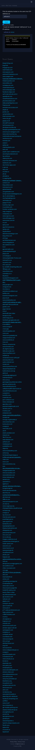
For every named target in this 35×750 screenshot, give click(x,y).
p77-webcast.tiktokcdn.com (11, 610)
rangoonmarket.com (9, 337)
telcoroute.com (7, 687)
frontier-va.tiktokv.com (10, 209)
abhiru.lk (5, 373)
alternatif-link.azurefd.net (10, 304)
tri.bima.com (6, 411)
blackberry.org (7, 681)
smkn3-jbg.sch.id (8, 318)
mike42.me (6, 435)
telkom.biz (6, 727)
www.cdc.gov (7, 118)
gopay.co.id (6, 121)
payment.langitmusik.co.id (11, 406)
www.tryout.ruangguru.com (11, 132)
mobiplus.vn (6, 632)
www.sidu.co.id (7, 428)
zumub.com (6, 182)
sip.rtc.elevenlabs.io (9, 196)
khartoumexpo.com (9, 116)
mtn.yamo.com (7, 665)
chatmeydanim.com (9, 147)
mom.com (6, 462)
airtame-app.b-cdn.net (10, 628)
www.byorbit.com (8, 360)
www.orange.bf (7, 326)
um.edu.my (6, 504)
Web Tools (8, 5)
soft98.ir (5, 701)
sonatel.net (6, 417)
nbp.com (5, 169)
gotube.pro (6, 718)
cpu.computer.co (8, 705)
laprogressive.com (8, 716)
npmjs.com (6, 229)
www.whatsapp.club (9, 89)
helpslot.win (6, 557)
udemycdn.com (7, 158)
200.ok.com (6, 499)
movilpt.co (6, 171)
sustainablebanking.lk (9, 251)
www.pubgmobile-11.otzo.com (12, 258)
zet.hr (4, 430)
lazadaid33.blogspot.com (10, 278)
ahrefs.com (6, 554)
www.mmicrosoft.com (9, 625)
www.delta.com (7, 83)
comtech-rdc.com (8, 603)
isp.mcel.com (7, 515)
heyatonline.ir (7, 231)
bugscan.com (7, 621)
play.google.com (8, 284)
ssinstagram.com (8, 630)
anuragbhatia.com (8, 712)
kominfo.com (7, 395)
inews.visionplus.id (8, 402)
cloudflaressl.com (8, 552)
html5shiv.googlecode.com (11, 320)
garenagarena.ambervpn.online (12, 382)
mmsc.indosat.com (8, 477)
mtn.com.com (7, 535)
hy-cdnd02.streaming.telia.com (12, 267)
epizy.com (6, 225)
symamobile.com (8, 114)
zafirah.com (6, 442)
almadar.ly (6, 176)
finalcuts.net (6, 105)
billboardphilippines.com (10, 103)
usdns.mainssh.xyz (8, 362)
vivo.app (5, 570)
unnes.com (6, 579)
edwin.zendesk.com (9, 433)
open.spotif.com (8, 521)
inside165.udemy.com (9, 590)
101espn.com (6, 269)
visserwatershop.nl (8, 87)
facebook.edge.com (9, 92)
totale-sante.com (8, 543)
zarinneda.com (7, 200)
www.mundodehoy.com (10, 450)
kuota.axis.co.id (7, 424)
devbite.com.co (7, 408)
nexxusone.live (7, 647)
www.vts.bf (6, 703)
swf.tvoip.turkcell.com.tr (10, 94)
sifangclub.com (7, 530)
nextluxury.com (7, 138)
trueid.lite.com (7, 397)
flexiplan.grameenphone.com (11, 129)
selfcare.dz (7, 32)
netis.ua (5, 561)
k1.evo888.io (6, 324)
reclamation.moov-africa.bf (11, 357)
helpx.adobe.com (8, 612)
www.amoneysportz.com (10, 501)
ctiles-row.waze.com (9, 568)
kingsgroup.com (8, 67)
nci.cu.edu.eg (7, 537)
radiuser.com (6, 599)
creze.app (6, 329)
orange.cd (6, 512)
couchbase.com (7, 636)
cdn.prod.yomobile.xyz (10, 678)
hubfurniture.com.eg (9, 371)
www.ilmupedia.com (9, 331)
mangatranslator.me (9, 470)
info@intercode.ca (19, 744)
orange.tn (5, 652)
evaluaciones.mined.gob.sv (11, 541)
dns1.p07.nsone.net (8, 123)
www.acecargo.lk (8, 639)
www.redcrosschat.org (10, 134)
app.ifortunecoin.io (8, 227)
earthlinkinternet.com (9, 240)
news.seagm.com (8, 76)
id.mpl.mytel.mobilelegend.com (12, 194)
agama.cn (6, 484)
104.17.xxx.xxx (7, 437)
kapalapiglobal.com (9, 526)
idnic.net (5, 149)
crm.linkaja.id (7, 256)
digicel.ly (5, 448)
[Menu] (31, 2)
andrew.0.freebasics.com (10, 74)
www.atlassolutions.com (10, 674)
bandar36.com (7, 523)
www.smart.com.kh (8, 220)
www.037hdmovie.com (10, 391)
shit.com (5, 574)
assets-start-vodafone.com (11, 151)
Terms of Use (21, 741)
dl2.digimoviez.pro (8, 349)
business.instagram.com (10, 295)
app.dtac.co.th (7, 404)
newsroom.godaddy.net (10, 335)
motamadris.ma (7, 667)
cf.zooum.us (6, 729)
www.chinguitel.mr (8, 242)
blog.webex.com (8, 185)
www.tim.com (7, 546)
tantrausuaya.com (8, 125)
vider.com (6, 459)
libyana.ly (5, 275)
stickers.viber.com (8, 672)
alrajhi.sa (5, 109)
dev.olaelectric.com (9, 244)
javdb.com (6, 112)
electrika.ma (6, 492)
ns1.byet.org (6, 510)
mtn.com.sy (6, 380)
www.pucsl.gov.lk (8, 550)
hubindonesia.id (7, 377)
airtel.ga (5, 238)
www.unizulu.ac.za (8, 659)
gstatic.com (6, 306)
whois (12, 32)
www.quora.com (8, 187)
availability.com (7, 446)
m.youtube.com (7, 207)
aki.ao (4, 174)
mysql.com (6, 364)
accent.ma (6, 714)
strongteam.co (7, 619)
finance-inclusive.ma (9, 344)
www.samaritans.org (9, 464)
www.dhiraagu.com (8, 218)
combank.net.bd (8, 634)
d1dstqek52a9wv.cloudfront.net (12, 508)
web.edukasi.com (8, 439)
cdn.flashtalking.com (9, 198)
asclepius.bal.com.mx (9, 685)
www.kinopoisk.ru (8, 720)
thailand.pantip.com (9, 81)
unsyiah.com (6, 623)
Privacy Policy (13, 741)
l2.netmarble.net (8, 583)
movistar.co (6, 289)
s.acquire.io (6, 393)
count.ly (5, 616)
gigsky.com (6, 601)
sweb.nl (5, 143)
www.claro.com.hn (8, 585)
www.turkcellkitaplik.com (10, 670)
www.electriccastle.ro (9, 694)
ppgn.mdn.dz (7, 309)
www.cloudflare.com (9, 353)
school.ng (6, 453)
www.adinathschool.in (9, 386)
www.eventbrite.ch (8, 340)
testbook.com (7, 163)
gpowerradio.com (8, 249)
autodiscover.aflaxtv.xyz (10, 291)
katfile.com (6, 293)
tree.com (5, 342)
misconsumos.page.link (10, 588)
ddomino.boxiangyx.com (10, 233)
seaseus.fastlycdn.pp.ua (10, 710)
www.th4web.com (8, 346)
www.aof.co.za (7, 260)
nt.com (5, 222)
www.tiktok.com (8, 271)
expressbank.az (7, 577)
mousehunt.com (7, 683)
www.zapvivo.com (8, 216)
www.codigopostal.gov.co (11, 650)
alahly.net (5, 145)
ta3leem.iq (6, 355)
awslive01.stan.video (9, 313)
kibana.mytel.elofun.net (10, 528)
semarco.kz (6, 479)
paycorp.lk (6, 298)
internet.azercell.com (9, 517)
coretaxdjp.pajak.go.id (9, 375)
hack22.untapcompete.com (11, 723)
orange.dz (6, 426)
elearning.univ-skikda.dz (10, 696)
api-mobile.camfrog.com (10, 707)
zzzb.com (6, 333)
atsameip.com (7, 663)
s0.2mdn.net (6, 497)
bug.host (5, 65)
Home (3, 5)
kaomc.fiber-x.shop (8, 592)
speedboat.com (7, 96)
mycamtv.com (7, 262)
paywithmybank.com (9, 654)
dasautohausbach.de (9, 369)
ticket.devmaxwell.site (9, 490)
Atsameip (14, 5)
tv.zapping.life (7, 178)
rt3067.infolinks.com (9, 614)
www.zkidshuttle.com (9, 300)
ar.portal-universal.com (10, 160)
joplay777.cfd (7, 202)
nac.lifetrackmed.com (9, 594)
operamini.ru (6, 481)
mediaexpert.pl (7, 444)
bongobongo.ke (7, 488)
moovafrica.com (8, 676)
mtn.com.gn (6, 641)
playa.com (6, 253)
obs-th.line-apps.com (9, 165)
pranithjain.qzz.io (8, 519)
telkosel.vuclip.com (8, 351)
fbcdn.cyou (6, 725)
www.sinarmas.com (8, 422)
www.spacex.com (8, 72)
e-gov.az (5, 167)
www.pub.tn (6, 608)
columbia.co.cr (7, 273)
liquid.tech (6, 732)
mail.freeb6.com (7, 70)
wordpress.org (7, 692)
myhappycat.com (8, 85)
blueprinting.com (8, 63)
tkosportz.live (7, 315)
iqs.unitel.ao (6, 156)
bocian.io (5, 661)
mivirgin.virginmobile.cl (10, 419)
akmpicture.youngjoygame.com (12, 563)
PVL (20, 746)
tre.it (4, 247)
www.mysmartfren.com (10, 366)
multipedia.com (7, 214)
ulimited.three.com (8, 643)
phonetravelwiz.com (9, 101)
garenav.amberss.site (9, 384)
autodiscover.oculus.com (10, 107)
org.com (5, 645)
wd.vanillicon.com (8, 566)
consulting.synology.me (10, 581)
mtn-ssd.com (7, 264)
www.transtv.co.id (8, 548)
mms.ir (5, 311)
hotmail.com (6, 140)
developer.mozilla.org (9, 127)
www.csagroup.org (8, 506)
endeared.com (7, 413)
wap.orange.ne (7, 211)
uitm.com (5, 690)
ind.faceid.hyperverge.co (10, 455)
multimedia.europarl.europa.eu (12, 136)
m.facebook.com (8, 656)
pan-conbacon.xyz (8, 399)
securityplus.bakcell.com (10, 154)
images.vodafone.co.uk (10, 539)
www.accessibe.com (9, 473)
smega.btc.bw (7, 287)
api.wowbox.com (8, 597)
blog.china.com (7, 236)
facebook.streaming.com (10, 698)
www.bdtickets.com (9, 475)
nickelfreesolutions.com (10, 98)
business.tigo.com (8, 205)
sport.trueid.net (7, 605)
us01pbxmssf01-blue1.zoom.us (12, 388)
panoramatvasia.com (9, 532)
